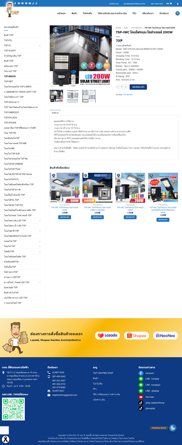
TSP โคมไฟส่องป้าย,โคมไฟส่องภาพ (21, 107)
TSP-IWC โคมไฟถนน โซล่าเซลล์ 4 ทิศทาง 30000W (97, 208)
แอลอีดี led (139, 441)
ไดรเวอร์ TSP (10, 71)
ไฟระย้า (63, 438)
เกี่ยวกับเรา (148, 13)
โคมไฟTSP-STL (11, 179)
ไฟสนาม (106, 438)
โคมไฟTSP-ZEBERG (13, 164)
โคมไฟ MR (9, 148)
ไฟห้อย (73, 441)
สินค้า (74, 13)
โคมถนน (98, 441)
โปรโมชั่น (87, 13)
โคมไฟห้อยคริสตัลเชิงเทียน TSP (19, 184)
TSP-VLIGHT (10, 50)
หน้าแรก (61, 13)
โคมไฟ (131, 438)
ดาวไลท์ (90, 441)
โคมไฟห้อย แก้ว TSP (14, 97)
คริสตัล (65, 441)
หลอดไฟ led (129, 441)
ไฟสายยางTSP (11, 272)
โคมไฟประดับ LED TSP (15, 220)
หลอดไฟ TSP (10, 241)
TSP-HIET (8, 81)
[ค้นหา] (177, 13)
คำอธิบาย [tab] (55, 113)
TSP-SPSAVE (10, 122)
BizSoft (121, 435)
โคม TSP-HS (10, 133)
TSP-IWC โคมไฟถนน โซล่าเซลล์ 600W (64, 208)
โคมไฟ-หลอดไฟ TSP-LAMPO (17, 86)
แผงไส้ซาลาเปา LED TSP (15, 297)
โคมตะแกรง (56, 441)
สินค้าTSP (8, 35)
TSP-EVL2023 (10, 117)
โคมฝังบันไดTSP (12, 138)
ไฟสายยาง (118, 441)
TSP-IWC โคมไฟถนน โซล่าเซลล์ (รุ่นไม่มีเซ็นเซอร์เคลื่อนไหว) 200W (163, 210)
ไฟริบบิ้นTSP (10, 267)
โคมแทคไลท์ (96, 438)
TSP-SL (7, 45)
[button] (169, 4)
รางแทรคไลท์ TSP (12, 303)
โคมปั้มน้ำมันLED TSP (14, 195)
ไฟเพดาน (81, 441)
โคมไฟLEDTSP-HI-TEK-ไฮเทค (18, 174)
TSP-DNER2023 (11, 112)
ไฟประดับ (108, 441)
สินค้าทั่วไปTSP (11, 292)
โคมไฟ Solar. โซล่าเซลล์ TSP (18, 215)
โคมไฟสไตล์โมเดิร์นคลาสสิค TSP (20, 210)
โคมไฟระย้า (53, 438)
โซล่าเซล (123, 438)
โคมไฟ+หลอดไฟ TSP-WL (16, 158)
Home (118, 28)
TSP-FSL (8, 40)
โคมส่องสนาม (73, 438)
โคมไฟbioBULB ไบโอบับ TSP (17, 236)
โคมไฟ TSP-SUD (12, 153)
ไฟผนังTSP (9, 251)
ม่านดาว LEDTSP (12, 277)
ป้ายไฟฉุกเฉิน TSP (12, 56)
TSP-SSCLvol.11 (11, 102)
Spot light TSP (11, 287)
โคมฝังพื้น (85, 438)
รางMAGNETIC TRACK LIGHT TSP (20, 92)
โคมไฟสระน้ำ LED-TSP (15, 225)
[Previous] (54, 56)
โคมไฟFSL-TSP (11, 200)
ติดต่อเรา (164, 13)
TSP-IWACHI (10, 76)
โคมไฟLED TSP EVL (13, 205)
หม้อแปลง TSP (11, 66)
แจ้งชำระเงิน (114, 3)
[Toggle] (40, 45)
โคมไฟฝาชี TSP (11, 231)
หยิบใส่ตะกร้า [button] (64, 217)
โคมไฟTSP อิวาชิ (12, 189)
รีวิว (134, 13)
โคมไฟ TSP (9, 246)
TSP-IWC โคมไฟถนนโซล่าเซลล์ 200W (130, 208)
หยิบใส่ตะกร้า (138, 86)
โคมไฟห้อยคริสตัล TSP (15, 256)
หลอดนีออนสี (43, 441)
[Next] (107, 56)
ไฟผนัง (114, 438)
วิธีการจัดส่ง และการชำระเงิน (112, 13)
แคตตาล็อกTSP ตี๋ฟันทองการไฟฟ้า (20, 128)
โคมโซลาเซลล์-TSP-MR (15, 143)
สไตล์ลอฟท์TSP (11, 261)
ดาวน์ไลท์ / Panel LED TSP (16, 282)
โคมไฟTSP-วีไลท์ (12, 169)
